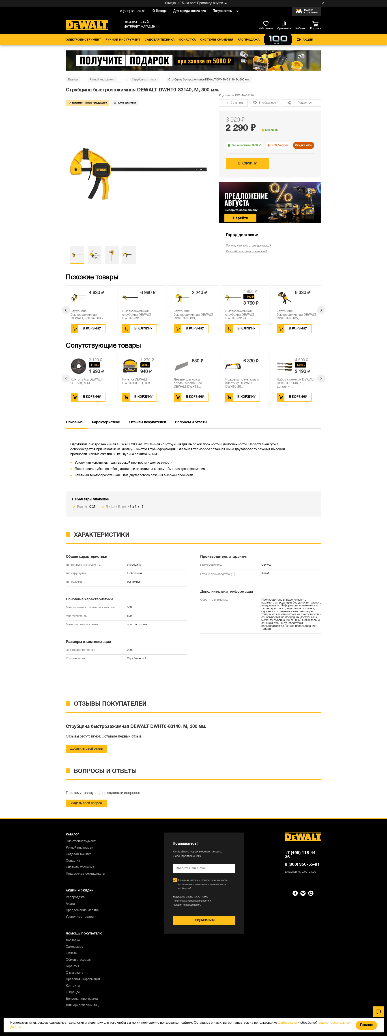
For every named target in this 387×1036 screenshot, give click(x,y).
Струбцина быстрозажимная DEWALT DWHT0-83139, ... (193, 315)
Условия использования (186, 905)
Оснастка (187, 40)
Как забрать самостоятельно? (246, 251)
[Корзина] (316, 24)
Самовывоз (74, 946)
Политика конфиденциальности (191, 901)
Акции (308, 40)
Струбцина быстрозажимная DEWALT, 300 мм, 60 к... (88, 315)
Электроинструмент (83, 40)
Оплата (71, 953)
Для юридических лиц (189, 11)
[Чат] (378, 1011)
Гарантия (72, 966)
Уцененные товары (80, 916)
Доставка (73, 940)
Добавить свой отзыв (86, 748)
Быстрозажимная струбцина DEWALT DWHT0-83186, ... (136, 315)
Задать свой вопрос (86, 803)
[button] (66, 310)
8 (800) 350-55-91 (133, 11)
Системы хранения (216, 40)
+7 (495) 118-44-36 (301, 855)
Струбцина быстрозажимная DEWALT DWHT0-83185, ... (296, 315)
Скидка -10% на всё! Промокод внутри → (184, 3)
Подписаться (204, 920)
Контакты (73, 985)
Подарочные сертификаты (85, 873)
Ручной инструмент (122, 40)
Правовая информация (83, 979)
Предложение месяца (82, 910)
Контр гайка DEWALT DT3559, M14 (86, 381)
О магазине (74, 972)
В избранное (267, 103)
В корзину (247, 163)
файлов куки (287, 1022)
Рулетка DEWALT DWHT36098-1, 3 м (136, 381)
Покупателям (222, 11)
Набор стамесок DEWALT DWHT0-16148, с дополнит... (296, 383)
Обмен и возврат (78, 959)
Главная (73, 79)
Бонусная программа (82, 998)
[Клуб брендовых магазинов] (306, 11)
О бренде (160, 11)
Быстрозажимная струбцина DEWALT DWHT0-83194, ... (239, 315)
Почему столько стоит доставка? (248, 245)
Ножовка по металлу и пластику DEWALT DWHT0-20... (242, 383)
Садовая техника (159, 40)
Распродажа (249, 40)
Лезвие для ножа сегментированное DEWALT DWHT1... (188, 383)
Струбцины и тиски (144, 79)
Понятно (366, 1025)
